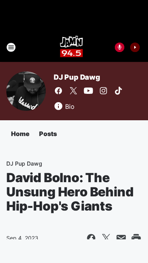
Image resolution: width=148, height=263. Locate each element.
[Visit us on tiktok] (118, 90)
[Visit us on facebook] (58, 90)
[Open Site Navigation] (11, 47)
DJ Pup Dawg (77, 77)
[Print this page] (136, 238)
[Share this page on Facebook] (91, 238)
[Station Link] (71, 47)
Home (20, 134)
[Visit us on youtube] (88, 90)
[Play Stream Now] (135, 47)
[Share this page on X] (106, 238)
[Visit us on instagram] (103, 90)
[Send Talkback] (119, 47)
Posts (48, 134)
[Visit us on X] (73, 90)
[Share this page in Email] (121, 238)
